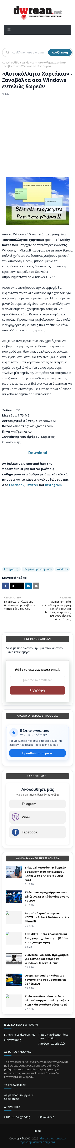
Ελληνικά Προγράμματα (38, 569)
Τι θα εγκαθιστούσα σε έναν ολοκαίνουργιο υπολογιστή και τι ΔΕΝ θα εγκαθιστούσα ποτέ (47, 1000)
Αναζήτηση (60, 52)
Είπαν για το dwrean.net (19, 1034)
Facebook (16, 485)
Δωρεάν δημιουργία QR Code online (19, 1097)
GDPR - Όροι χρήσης (17, 1117)
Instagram (53, 485)
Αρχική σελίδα (10, 62)
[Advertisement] (37, 139)
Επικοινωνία (46, 1117)
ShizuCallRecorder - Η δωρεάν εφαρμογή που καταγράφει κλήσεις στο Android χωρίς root (45, 874)
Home (37, 1131)
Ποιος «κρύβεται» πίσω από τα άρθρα (53, 1036)
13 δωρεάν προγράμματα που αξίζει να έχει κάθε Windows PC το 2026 (47, 896)
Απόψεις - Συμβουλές (52, 1043)
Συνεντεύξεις (12, 1040)
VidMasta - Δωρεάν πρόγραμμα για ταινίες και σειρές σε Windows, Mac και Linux (47, 959)
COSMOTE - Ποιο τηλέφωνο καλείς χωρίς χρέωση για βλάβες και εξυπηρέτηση (47, 938)
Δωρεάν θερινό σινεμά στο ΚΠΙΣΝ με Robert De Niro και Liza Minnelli (47, 917)
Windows (27, 62)
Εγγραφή (37, 690)
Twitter (32, 485)
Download (37, 452)
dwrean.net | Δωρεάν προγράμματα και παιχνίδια (43, 1140)
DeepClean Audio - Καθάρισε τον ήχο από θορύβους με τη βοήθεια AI (45, 979)
